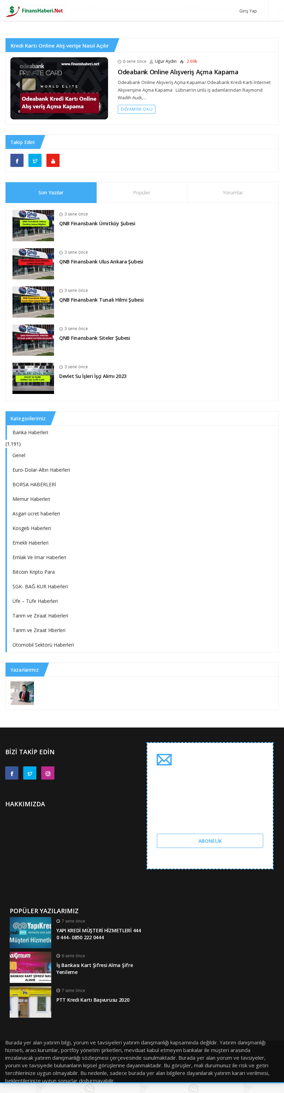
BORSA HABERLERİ (34, 484)
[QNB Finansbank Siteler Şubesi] (33, 339)
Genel (18, 455)
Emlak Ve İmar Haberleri (39, 557)
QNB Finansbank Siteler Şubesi (94, 338)
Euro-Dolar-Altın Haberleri (41, 469)
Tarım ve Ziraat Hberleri (38, 630)
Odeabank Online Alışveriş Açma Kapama (178, 72)
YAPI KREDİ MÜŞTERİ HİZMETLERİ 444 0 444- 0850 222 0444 (98, 934)
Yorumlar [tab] (233, 192)
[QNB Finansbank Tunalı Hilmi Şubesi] (33, 301)
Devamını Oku (136, 109)
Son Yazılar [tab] (50, 192)
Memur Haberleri (31, 499)
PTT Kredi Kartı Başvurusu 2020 (93, 1000)
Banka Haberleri (30, 432)
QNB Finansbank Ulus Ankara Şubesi (101, 261)
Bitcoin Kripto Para (33, 572)
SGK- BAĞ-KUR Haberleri (40, 586)
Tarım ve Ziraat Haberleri (40, 615)
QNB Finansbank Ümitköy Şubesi (97, 223)
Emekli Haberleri (30, 542)
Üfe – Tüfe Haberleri (35, 601)
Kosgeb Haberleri (31, 528)
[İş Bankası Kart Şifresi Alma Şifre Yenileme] (30, 966)
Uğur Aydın (166, 61)
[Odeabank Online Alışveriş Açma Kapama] (59, 87)
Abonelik (210, 841)
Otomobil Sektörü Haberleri (43, 644)
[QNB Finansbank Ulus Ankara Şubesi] (33, 263)
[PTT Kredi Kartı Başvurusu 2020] (30, 1001)
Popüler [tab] (141, 192)
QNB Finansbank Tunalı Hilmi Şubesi (101, 299)
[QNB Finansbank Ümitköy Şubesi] (33, 225)
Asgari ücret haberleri (36, 513)
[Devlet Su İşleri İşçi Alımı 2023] (33, 378)
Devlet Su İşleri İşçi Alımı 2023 (92, 376)
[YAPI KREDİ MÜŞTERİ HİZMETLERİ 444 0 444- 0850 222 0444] (30, 931)
